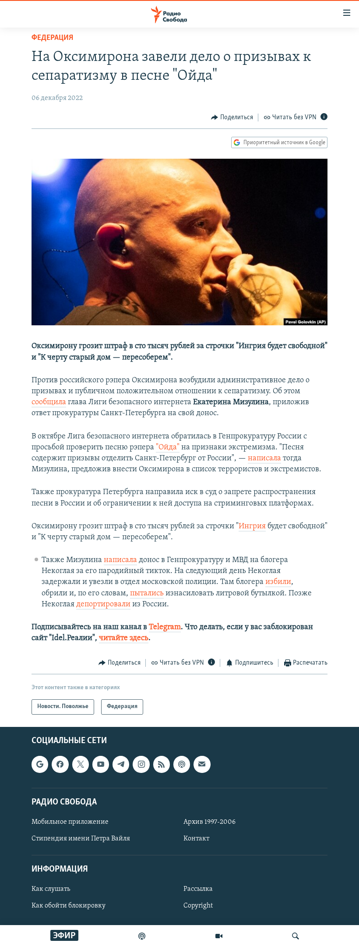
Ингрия (252, 526)
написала (264, 459)
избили (278, 582)
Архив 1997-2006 (209, 822)
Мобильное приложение (70, 822)
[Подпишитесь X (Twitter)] (80, 764)
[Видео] (219, 936)
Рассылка (198, 889)
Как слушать (51, 889)
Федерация (52, 38)
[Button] (232, 117)
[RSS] (161, 764)
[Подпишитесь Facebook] (60, 764)
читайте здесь (123, 638)
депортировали (103, 605)
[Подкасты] (181, 764)
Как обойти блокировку (69, 905)
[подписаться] (202, 764)
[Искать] (295, 936)
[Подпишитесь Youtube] (100, 764)
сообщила (49, 402)
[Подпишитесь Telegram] (121, 764)
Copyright (198, 905)
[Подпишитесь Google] (40, 764)
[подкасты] (142, 936)
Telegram (165, 627)
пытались (147, 594)
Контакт (196, 838)
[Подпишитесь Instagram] (141, 764)
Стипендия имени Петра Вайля (81, 838)
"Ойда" (168, 448)
